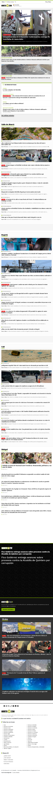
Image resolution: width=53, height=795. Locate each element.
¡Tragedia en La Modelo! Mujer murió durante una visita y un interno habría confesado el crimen (26, 276)
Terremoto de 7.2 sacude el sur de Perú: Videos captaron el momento (23, 673)
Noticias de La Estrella (33, 732)
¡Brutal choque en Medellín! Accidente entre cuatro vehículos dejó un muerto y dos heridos (25, 165)
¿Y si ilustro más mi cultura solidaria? (13, 103)
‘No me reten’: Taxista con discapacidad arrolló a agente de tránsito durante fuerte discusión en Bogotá (24, 294)
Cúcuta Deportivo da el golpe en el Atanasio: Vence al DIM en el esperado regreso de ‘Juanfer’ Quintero (26, 489)
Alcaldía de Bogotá (32, 736)
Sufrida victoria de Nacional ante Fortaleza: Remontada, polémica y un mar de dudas (26, 466)
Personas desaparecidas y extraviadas (36, 746)
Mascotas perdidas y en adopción (11, 746)
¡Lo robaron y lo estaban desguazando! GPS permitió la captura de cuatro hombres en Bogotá (24, 311)
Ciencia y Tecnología (32, 744)
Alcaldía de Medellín (8, 736)
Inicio (5, 725)
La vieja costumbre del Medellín (12, 90)
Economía (30, 739)
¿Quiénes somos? (7, 755)
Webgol (4, 449)
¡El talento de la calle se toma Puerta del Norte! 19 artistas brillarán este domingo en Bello (23, 200)
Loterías (5, 739)
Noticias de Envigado (8, 730)
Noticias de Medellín (6, 206)
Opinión (4, 88)
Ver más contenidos (8, 609)
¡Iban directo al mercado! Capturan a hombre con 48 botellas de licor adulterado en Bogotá (24, 320)
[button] (3, 2)
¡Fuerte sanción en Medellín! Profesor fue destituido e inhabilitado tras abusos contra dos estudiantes (26, 209)
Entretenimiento (7, 741)
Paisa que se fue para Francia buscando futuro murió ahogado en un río (21, 217)
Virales (5, 619)
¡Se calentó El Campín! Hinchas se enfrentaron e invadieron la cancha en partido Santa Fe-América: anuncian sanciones (25, 482)
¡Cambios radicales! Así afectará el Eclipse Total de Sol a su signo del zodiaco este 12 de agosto (24, 692)
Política (29, 745)
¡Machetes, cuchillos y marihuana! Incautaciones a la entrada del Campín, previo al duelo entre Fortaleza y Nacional (26, 254)
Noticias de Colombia (6, 75)
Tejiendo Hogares (7, 748)
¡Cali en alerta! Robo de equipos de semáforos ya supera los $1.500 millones (22, 386)
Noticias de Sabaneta (8, 732)
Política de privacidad (8, 761)
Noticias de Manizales (8, 729)
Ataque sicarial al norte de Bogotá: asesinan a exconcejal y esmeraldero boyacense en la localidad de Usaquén (26, 303)
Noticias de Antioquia (8, 94)
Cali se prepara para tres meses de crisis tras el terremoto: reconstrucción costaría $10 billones (25, 403)
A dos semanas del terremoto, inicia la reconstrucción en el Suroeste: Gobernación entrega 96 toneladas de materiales (26, 36)
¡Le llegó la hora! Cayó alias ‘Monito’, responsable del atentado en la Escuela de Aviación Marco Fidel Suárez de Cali (26, 394)
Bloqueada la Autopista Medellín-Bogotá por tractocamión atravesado (21, 192)
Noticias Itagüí (7, 733)
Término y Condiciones (8, 759)
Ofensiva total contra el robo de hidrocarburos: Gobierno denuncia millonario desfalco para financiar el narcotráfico (25, 60)
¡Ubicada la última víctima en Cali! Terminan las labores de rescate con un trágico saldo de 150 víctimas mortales (24, 438)
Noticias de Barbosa (32, 733)
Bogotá (4, 235)
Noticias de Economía (6, 57)
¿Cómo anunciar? (7, 757)
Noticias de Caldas (32, 730)
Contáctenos (6, 763)
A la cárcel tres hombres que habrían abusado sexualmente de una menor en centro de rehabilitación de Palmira (25, 420)
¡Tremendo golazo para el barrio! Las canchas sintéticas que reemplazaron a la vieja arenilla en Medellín (22, 174)
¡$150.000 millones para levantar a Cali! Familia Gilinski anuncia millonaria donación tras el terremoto (25, 412)
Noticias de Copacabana (7, 189)
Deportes (30, 741)
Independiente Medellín (33, 742)
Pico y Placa (48, 1)
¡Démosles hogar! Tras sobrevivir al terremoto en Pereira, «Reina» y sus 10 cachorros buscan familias (26, 655)
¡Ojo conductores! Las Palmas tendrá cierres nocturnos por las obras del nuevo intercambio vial (23, 143)
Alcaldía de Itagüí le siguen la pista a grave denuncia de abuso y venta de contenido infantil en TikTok (24, 183)
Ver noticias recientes (7, 115)
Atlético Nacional (7, 742)
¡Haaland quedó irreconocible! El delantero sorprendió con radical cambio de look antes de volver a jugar (25, 475)
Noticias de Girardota (32, 735)
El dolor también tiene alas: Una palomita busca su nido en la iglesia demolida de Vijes (25, 429)
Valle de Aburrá (7, 124)
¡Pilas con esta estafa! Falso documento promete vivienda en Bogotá (20, 329)
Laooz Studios (16, 772)
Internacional (6, 738)
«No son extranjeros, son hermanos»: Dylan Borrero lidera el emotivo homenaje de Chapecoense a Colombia (24, 636)
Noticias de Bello (6, 197)
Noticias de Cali (5, 418)
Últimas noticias (10, 1)
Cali (3, 347)
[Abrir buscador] (15, 2)
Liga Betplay (6, 744)
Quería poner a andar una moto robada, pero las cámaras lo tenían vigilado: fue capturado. (24, 285)
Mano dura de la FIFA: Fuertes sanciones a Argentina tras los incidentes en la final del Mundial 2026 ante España (25, 504)
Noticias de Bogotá (6, 309)
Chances (29, 738)
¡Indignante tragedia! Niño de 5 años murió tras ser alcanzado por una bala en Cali (24, 365)
